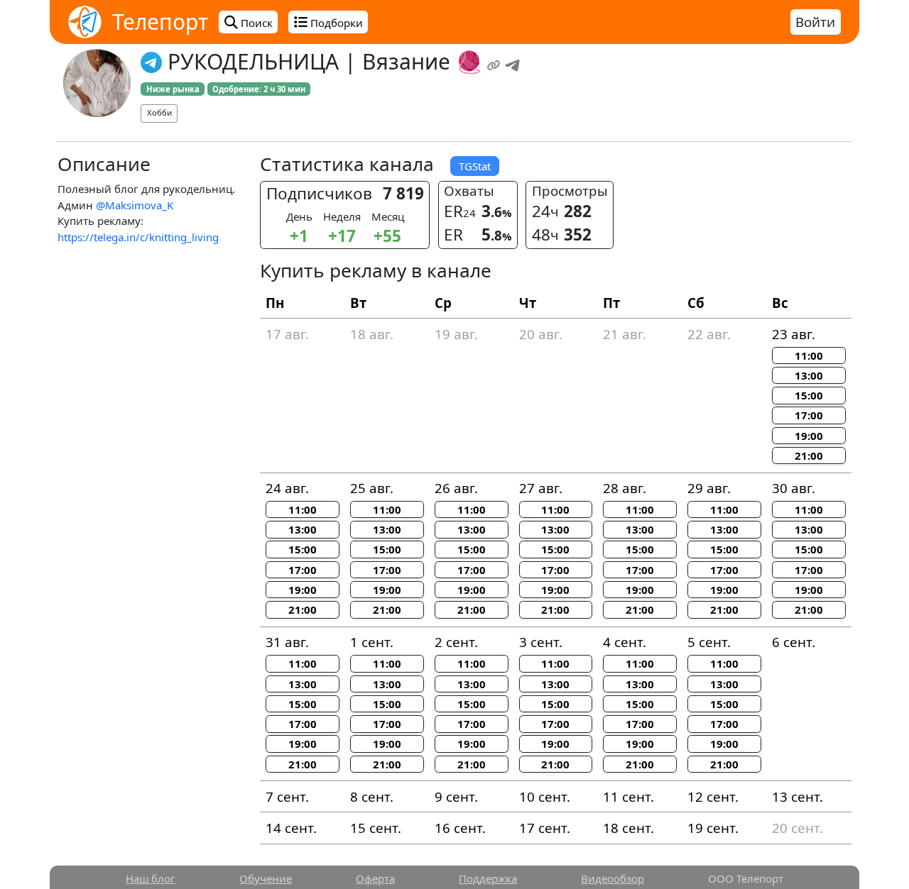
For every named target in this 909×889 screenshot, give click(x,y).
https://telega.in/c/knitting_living (138, 237)
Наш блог (150, 878)
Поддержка (488, 878)
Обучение (265, 878)
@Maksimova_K (134, 205)
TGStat (475, 166)
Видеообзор (612, 878)
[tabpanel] (454, 503)
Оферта (375, 878)
